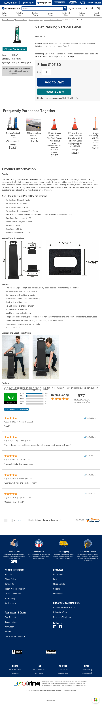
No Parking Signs (19, 14)
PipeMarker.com (47, 685)
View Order (9, 627)
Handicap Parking (35, 14)
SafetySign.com (55, 683)
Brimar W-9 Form (60, 612)
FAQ (55, 579)
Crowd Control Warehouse (67, 683)
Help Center (58, 574)
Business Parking (82, 14)
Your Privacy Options (13, 636)
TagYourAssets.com (58, 685)
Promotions (58, 593)
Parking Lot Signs (21, 20)
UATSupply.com (69, 685)
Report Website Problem (15, 589)
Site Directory (10, 603)
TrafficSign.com (80, 683)
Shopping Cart (10, 622)
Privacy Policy (10, 579)
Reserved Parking (50, 14)
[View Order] (86, 9)
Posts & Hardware (97, 14)
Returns (8, 632)
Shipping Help (59, 584)
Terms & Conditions (13, 593)
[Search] (65, 8)
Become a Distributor (62, 617)
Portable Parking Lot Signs (53, 20)
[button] (95, 699)
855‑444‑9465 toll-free (15, 670)
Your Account (10, 617)
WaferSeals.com (81, 685)
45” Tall (42, 36)
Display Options (34, 520)
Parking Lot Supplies (35, 20)
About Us (8, 574)
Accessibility (10, 598)
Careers (56, 589)
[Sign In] (92, 9)
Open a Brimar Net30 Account (65, 607)
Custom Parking (4, 14)
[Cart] (98, 9)
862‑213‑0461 (72, 98)
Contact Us (9, 584)
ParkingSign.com (8, 20)
